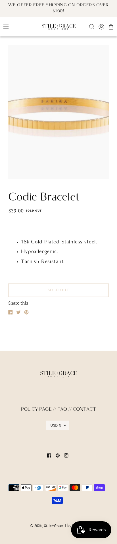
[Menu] (19, 26)
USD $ (55, 425)
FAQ (62, 409)
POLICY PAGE (36, 409)
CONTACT (84, 409)
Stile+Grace (54, 526)
